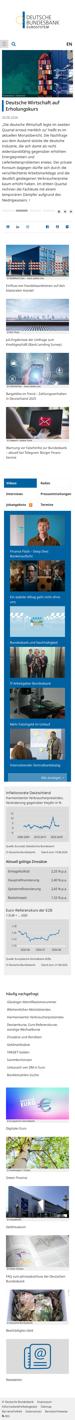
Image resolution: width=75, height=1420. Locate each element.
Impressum (44, 1402)
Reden (45, 483)
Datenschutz (33, 1411)
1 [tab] (8, 211)
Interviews (14, 494)
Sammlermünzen (19, 1060)
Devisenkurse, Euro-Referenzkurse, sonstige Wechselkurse (32, 1027)
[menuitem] (4, 44)
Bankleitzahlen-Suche (23, 1075)
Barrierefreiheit (12, 1411)
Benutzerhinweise (56, 1411)
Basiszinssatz (17, 897)
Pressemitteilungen (56, 494)
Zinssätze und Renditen (24, 1037)
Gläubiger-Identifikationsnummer (31, 1002)
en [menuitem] (69, 44)
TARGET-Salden (18, 1052)
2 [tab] (22, 211)
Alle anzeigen (51, 778)
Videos (11, 483)
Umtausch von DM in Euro (26, 1067)
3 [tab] (35, 211)
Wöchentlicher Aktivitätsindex (29, 1009)
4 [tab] (49, 211)
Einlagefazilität (19, 871)
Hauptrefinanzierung (23, 880)
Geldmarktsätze (18, 1044)
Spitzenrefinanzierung (24, 889)
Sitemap (46, 1406)
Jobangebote (18, 504)
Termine (47, 504)
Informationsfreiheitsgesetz (19, 1406)
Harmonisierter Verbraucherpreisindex (35, 1017)
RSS (7, 1416)
